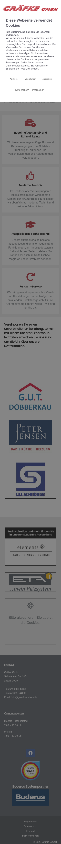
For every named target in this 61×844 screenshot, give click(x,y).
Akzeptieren (47, 78)
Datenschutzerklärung (17, 65)
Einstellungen (30, 78)
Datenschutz (22, 89)
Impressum (38, 89)
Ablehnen (13, 78)
